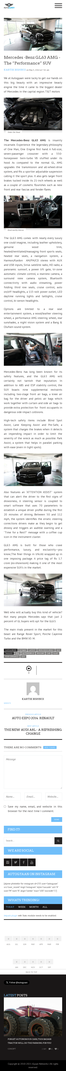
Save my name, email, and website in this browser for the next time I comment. (35, 809)
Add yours (50, 747)
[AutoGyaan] (26, 6)
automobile (28, 653)
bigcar (40, 653)
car (48, 653)
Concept (12, 1049)
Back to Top (31, 972)
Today (10, 907)
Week (21, 907)
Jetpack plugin (10, 915)
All (44, 907)
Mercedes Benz (46, 650)
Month (34, 907)
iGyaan (22, 650)
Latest (32, 650)
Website (7, 703)
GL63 (55, 653)
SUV (58, 650)
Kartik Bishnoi (15, 69)
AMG (18, 653)
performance (12, 656)
